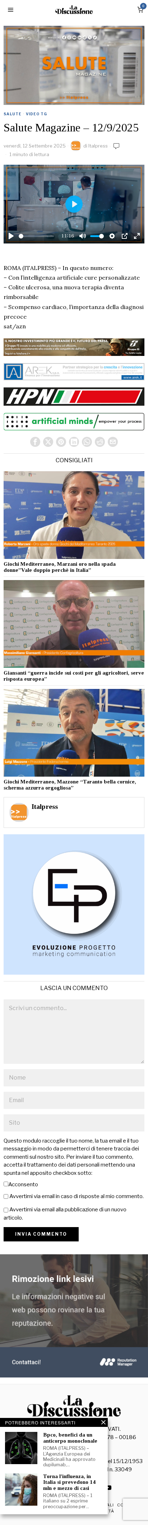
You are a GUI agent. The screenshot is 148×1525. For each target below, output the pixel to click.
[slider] (36, 236)
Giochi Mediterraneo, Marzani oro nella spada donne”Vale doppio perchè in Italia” (60, 567)
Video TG (36, 114)
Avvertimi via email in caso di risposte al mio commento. (76, 1196)
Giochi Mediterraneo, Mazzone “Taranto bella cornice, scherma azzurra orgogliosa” (70, 785)
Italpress (98, 146)
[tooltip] (35, 442)
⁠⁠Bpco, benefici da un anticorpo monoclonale (70, 1438)
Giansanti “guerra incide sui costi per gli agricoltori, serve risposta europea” (74, 676)
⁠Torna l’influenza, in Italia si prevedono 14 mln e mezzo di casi (69, 1482)
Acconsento (23, 1184)
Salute (13, 114)
